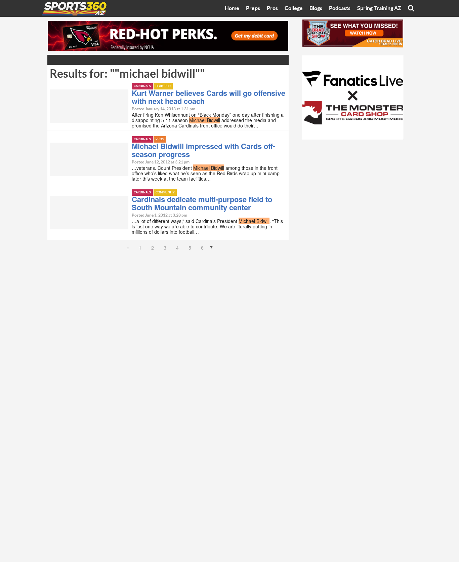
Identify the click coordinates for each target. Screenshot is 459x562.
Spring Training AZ (379, 8)
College (294, 8)
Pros (272, 8)
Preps (253, 8)
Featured (163, 86)
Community (165, 192)
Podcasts (339, 8)
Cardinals (142, 86)
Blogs (315, 8)
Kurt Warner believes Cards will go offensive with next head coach (208, 96)
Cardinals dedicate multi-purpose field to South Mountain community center (202, 203)
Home (232, 8)
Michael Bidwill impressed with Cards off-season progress (203, 150)
